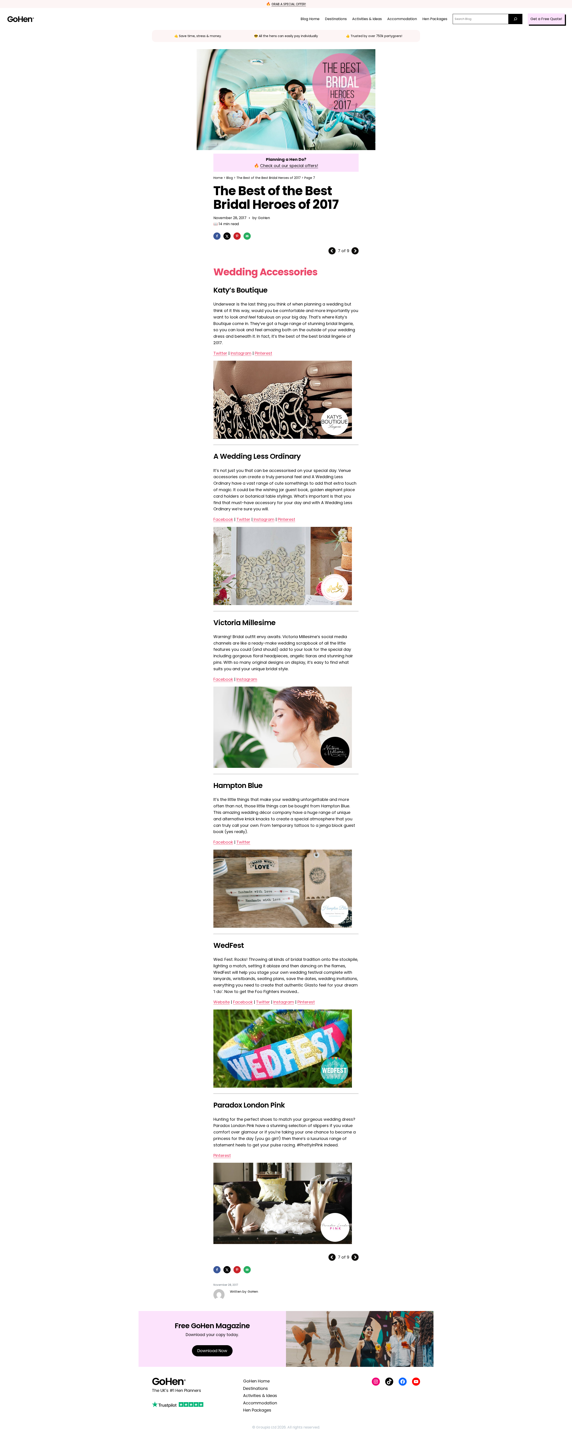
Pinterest (263, 353)
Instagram (241, 353)
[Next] (355, 250)
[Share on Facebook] (217, 236)
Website (221, 1002)
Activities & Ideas (260, 1395)
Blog (229, 178)
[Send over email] (247, 236)
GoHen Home (256, 1381)
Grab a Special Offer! (288, 4)
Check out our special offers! (289, 165)
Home (218, 178)
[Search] (515, 19)
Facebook (223, 519)
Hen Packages (257, 1410)
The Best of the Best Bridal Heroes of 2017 (268, 178)
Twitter (220, 353)
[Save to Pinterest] (237, 236)
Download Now (212, 1350)
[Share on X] (227, 236)
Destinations (255, 1388)
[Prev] (332, 250)
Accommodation (260, 1403)
